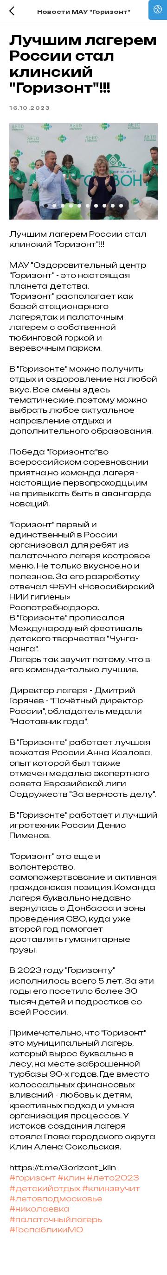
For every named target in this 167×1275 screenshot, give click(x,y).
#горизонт (32, 1177)
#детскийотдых (44, 1188)
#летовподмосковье (56, 1198)
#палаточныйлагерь (55, 1219)
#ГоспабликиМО (46, 1229)
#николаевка (39, 1208)
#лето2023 (113, 1177)
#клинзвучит (111, 1188)
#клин (71, 1177)
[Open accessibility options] (157, 10)
